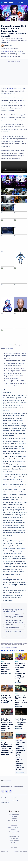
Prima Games (14, 823)
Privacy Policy (5, 802)
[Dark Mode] (19, 2)
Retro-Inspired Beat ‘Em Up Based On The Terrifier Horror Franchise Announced (7, 723)
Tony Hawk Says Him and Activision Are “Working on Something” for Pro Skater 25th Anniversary (7, 748)
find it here (10, 88)
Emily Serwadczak (6, 673)
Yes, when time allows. (13, 628)
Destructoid (14, 829)
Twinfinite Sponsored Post (20, 771)
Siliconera (14, 825)
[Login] (25, 2)
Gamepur (14, 818)
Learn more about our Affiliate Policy (9, 647)
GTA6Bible (14, 847)
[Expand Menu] (22, 2)
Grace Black (18, 682)
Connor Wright (5, 730)
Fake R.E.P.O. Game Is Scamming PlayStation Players (6, 667)
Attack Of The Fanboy (14, 820)
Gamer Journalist (14, 831)
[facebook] (10, 791)
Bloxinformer (14, 845)
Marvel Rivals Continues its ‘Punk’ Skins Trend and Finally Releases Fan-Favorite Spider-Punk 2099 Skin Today (20, 672)
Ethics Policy (4, 800)
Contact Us (13, 797)
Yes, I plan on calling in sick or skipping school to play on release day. (14, 622)
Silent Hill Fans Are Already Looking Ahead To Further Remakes (20, 722)
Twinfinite (14, 816)
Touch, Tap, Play (14, 840)
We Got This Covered (14, 827)
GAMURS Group (23, 851)
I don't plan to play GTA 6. (13, 631)
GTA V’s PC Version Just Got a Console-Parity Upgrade (7, 698)
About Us (3, 797)
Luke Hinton (4, 756)
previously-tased (8, 51)
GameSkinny (14, 834)
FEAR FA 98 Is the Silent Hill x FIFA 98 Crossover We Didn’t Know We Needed (21, 699)
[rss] (2, 791)
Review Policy (14, 800)
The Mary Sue (14, 838)
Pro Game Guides (14, 814)
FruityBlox (14, 842)
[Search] (15, 2)
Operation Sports (14, 836)
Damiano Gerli (5, 702)
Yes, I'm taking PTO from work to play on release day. (14, 615)
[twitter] (6, 791)
